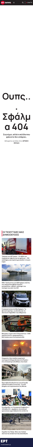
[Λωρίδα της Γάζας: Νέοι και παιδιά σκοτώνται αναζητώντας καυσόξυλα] (16, 421)
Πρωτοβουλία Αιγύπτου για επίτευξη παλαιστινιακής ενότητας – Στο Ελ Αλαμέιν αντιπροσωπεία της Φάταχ (15, 384)
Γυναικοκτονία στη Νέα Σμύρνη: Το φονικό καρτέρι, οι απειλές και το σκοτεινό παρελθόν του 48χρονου (14, 311)
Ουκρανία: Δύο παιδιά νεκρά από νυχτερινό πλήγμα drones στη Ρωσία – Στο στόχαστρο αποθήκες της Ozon (15, 360)
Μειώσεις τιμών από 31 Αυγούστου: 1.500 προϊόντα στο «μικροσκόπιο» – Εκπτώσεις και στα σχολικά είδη (16, 335)
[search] (23, 2)
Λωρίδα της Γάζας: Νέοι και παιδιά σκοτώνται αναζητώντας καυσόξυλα (15, 433)
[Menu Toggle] (13, 2)
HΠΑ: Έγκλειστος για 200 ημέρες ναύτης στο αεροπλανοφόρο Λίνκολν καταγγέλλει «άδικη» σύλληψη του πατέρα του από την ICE (16, 285)
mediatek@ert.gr (6, 444)
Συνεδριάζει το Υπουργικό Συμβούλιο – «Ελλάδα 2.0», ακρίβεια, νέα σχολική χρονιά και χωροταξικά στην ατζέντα (16, 409)
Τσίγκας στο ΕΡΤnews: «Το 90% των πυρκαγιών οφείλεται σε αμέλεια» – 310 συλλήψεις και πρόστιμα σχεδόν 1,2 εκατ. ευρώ (16, 259)
